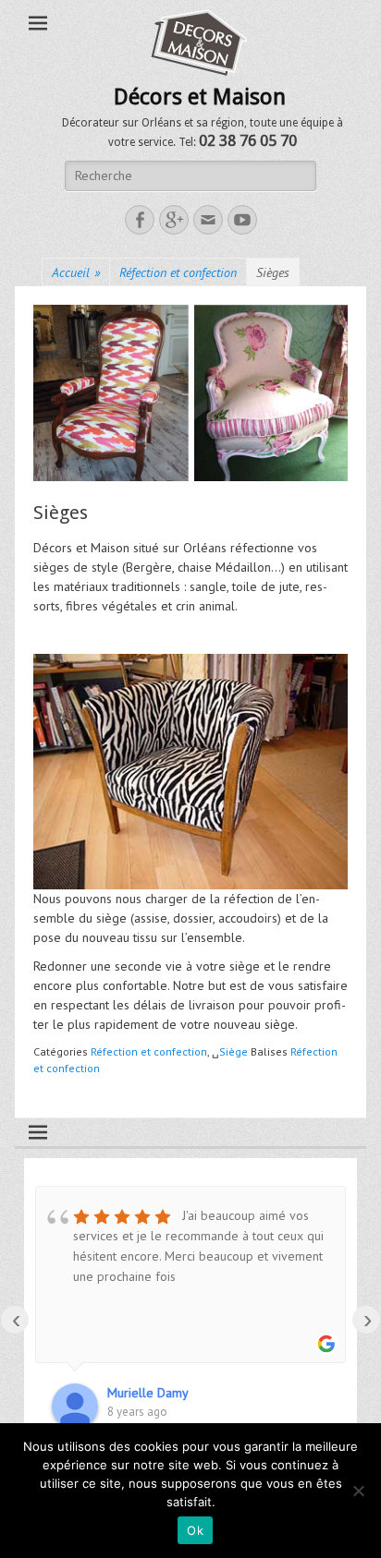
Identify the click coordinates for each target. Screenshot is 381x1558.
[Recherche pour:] (190, 175)
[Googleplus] (174, 220)
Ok (195, 1530)
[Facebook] (139, 220)
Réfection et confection (178, 272)
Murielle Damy (148, 1392)
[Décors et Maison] (200, 42)
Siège (233, 1051)
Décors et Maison (200, 97)
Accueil (76, 272)
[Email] (208, 220)
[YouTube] (242, 220)
